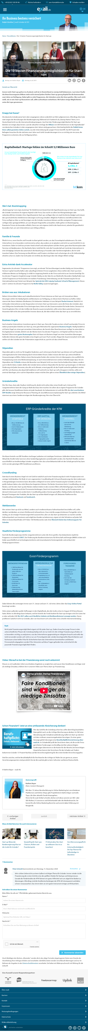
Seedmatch (30, 497)
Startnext (19, 497)
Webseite (5, 913)
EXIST (22, 537)
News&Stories (11, 36)
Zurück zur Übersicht (9, 87)
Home (4, 36)
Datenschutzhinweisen (30, 963)
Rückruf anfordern (34, 2)
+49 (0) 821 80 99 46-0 (12, 3)
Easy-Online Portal (74, 603)
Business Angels (65, 327)
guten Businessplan (25, 334)
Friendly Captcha (34, 946)
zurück (44, 816)
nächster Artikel (76, 816)
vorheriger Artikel (13, 817)
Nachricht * (6, 921)
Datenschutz (6, 1017)
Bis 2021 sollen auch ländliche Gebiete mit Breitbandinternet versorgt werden (47, 616)
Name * (5, 896)
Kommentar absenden (73, 952)
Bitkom (51, 125)
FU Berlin (17, 362)
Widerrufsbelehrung (9, 1022)
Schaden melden (78, 2)
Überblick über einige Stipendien (72, 372)
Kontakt (4, 1000)
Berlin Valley (38, 284)
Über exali (5, 990)
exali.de (44, 9)
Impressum (6, 1006)
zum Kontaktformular (56, 2)
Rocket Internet (67, 301)
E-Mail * (5, 904)
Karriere (4, 995)
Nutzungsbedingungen (10, 1011)
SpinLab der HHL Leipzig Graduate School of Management (57, 281)
